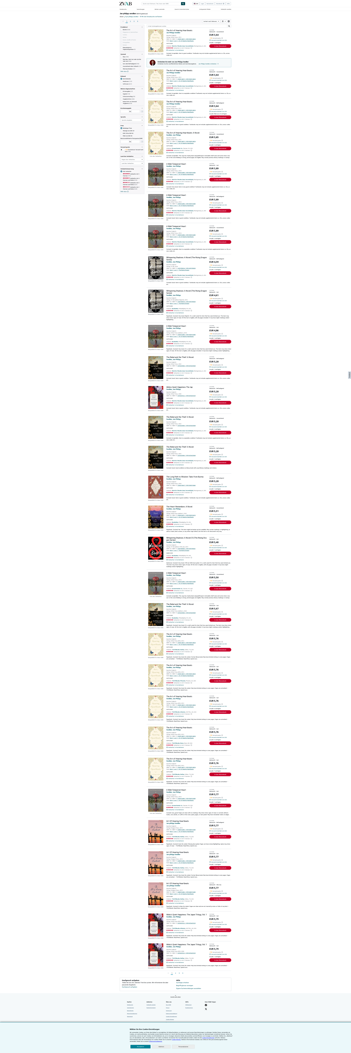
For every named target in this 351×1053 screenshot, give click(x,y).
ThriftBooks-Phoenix (178, 681)
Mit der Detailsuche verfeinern (151, 16)
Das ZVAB (168, 1004)
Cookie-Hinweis (170, 1019)
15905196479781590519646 (186, 485)
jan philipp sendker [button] (132, 16)
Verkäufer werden (226, 9)
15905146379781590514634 (186, 39)
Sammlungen (141, 9)
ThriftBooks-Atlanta (178, 712)
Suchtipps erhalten (182, 982)
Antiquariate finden (205, 9)
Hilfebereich (188, 1004)
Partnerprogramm (151, 1007)
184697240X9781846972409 (186, 829)
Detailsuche (123, 9)
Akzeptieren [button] (140, 1046)
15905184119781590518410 (186, 515)
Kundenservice (189, 1007)
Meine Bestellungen (132, 1013)
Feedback (349, 375)
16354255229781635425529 (186, 395)
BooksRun (175, 308)
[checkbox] (121, 29)
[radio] (121, 81)
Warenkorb (130, 1016)
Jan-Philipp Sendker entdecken (207, 64)
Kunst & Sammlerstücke (182, 9)
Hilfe (228, 3)
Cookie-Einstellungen (208, 1037)
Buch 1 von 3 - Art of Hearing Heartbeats (182, 41)
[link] (228, 21)
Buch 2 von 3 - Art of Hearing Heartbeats (182, 174)
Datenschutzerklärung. (155, 1041)
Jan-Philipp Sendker (173, 33)
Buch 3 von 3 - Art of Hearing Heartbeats (182, 517)
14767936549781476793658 (186, 268)
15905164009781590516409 (186, 172)
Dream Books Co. (177, 148)
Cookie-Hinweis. (176, 1039)
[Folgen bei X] (206, 1009)
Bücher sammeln (160, 9)
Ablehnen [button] (161, 1046)
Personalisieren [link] (183, 1046)
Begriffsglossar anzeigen (184, 985)
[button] (123, 21)
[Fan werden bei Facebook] (206, 1005)
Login (202, 3)
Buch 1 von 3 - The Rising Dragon (179, 270)
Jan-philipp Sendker (173, 823)
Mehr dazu (124, 71)
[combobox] (161, 3)
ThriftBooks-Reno (178, 743)
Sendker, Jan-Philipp (173, 135)
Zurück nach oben (175, 997)
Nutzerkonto (210, 3)
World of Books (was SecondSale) (182, 46)
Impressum (169, 1010)
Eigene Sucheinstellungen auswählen (188, 988)
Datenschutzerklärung (171, 1013)
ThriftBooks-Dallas (178, 649)
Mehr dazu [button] (124, 191)
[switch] (122, 150)
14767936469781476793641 (186, 548)
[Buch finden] (183, 3)
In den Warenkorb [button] (220, 46)
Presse (167, 1007)
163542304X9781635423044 (186, 366)
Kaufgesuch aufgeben (129, 987)
